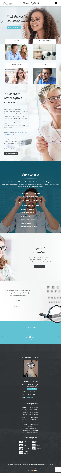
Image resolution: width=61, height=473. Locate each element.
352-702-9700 (31, 391)
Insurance (16, 40)
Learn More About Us (13, 27)
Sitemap (47, 468)
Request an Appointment (45, 40)
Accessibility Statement (40, 468)
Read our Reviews (16, 64)
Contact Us (44, 64)
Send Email (30, 397)
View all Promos (39, 266)
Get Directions (32, 388)
